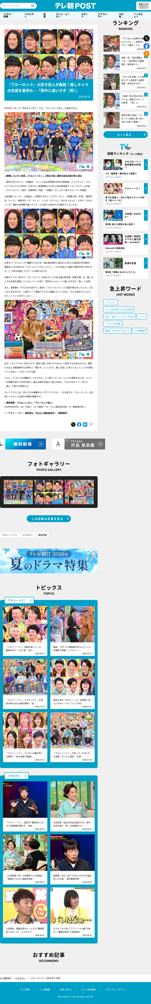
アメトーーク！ (25, 402)
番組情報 (42, 534)
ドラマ (141, 316)
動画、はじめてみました (117, 330)
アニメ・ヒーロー (63, 15)
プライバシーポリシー (116, 989)
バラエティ (29, 15)
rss (146, 54)
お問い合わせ (66, 989)
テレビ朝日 (25, 989)
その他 (121, 15)
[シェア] (79, 424)
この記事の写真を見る (48, 519)
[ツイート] (73, 424)
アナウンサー (102, 15)
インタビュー (138, 15)
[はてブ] (85, 424)
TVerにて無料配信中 (44, 412)
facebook (146, 46)
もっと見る (124, 134)
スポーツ (84, 15)
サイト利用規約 (89, 989)
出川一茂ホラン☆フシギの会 (119, 316)
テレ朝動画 (139, 330)
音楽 (44, 15)
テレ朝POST (75, 6)
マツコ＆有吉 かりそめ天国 (118, 309)
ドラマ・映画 (8, 15)
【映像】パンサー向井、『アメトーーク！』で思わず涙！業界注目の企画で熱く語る (43, 175)
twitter (146, 38)
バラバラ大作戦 (113, 323)
